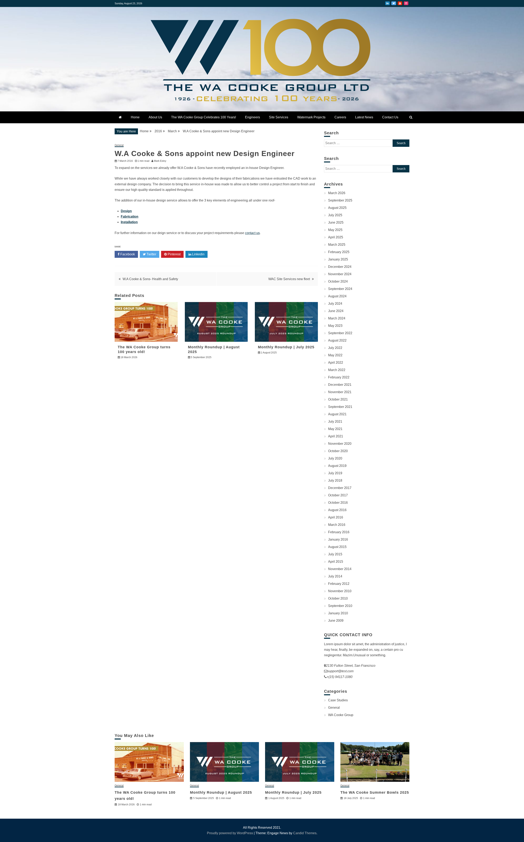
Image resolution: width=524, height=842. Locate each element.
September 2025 (340, 200)
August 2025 (337, 207)
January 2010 (338, 613)
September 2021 (340, 407)
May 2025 (335, 230)
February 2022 (338, 377)
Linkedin (197, 254)
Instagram (406, 3)
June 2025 (335, 222)
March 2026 (336, 193)
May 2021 (335, 429)
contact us (252, 233)
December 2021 (339, 384)
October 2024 (338, 281)
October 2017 (338, 495)
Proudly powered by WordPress (230, 833)
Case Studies (338, 700)
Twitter (393, 3)
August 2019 (337, 465)
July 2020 (335, 458)
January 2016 (338, 539)
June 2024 (335, 311)
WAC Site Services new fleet (289, 279)
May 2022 (335, 355)
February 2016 (338, 532)
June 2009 (335, 620)
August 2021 (337, 414)
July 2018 (335, 480)
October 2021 (338, 399)
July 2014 (335, 576)
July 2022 (335, 348)
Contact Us (390, 117)
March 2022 (336, 370)
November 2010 (339, 591)
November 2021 (339, 392)
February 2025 (338, 252)
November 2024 (339, 274)
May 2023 (335, 325)
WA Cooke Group (340, 715)
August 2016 (337, 510)
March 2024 (336, 318)
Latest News (364, 117)
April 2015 (335, 561)
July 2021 (335, 421)
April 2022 (335, 362)
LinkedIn (387, 3)
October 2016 (338, 502)
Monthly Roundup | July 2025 (286, 347)
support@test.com (340, 671)
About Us (155, 117)
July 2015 (335, 554)
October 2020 (338, 451)
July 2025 (335, 215)
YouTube (400, 3)
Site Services (278, 117)
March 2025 (336, 244)
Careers (340, 117)
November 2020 (339, 443)
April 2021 (335, 436)
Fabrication (129, 216)
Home (135, 117)
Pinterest (174, 254)
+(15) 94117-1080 (339, 677)
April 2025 (335, 237)
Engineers (252, 117)
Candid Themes (304, 833)
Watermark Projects (311, 117)
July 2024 (335, 303)
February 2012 (338, 583)
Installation (129, 222)
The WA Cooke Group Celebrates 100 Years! (203, 117)
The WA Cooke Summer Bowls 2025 (374, 792)
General (119, 145)
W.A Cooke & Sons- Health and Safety (150, 279)
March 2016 (336, 524)
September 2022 (340, 333)
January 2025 (338, 259)
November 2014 (339, 569)
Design (126, 211)
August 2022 (337, 340)
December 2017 (339, 488)
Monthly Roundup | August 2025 (221, 792)
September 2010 (340, 606)
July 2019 (335, 473)
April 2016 (335, 517)
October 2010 (338, 598)
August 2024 (337, 296)
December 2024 (339, 266)
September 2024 (340, 289)
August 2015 (337, 547)
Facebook (127, 254)
